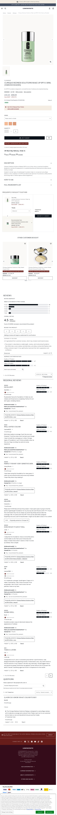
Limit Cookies (50, 812)
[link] (49, 8)
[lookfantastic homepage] (28, 8)
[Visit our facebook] (25, 741)
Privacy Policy (30, 809)
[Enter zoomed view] (50, 61)
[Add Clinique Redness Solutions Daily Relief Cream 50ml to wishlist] (25, 243)
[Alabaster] (6, 123)
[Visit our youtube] (35, 741)
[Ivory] (10, 123)
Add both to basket (43, 216)
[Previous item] (4, 261)
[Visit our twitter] (28, 741)
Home (4, 13)
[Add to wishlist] (49, 138)
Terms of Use (38, 809)
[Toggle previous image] (4, 40)
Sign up (50, 734)
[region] (28, 804)
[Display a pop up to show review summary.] (13, 273)
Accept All (40, 812)
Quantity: (7, 128)
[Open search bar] (5, 8)
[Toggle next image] (52, 40)
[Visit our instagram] (31, 741)
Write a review (19, 92)
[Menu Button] (2, 8)
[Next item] (52, 261)
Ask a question (27, 92)
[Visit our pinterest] (41, 741)
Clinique (14, 13)
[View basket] (53, 8)
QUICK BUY (15, 278)
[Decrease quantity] (6, 131)
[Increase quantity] (16, 131)
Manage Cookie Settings (7, 812)
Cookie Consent (28, 759)
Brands (9, 13)
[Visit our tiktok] (38, 741)
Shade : (6, 115)
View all (50, 100)
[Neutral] (14, 123)
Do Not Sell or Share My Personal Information (28, 762)
